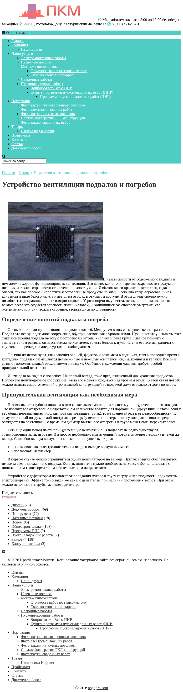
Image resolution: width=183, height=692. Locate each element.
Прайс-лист (20, 135)
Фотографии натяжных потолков (48, 114)
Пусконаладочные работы (42, 84)
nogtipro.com (98, 688)
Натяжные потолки (36, 62)
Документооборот (26, 148)
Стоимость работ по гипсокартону (58, 71)
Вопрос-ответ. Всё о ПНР (51, 88)
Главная (17, 41)
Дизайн (17, 505)
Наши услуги (22, 54)
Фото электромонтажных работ (46, 109)
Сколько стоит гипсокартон (53, 75)
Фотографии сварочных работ (45, 122)
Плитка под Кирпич (37, 131)
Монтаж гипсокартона (39, 66)
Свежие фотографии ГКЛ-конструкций (53, 118)
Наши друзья (31, 49)
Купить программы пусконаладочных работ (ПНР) (71, 92)
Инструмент (21, 514)
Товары (17, 127)
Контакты (19, 139)
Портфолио (20, 101)
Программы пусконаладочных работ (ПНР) (75, 97)
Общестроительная (26, 526)
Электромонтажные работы (43, 58)
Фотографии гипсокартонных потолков (53, 105)
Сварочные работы (36, 79)
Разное (24, 173)
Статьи (17, 144)
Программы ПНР (25, 531)
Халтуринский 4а (25, 544)
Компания (19, 45)
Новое (16, 522)
